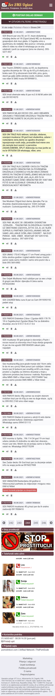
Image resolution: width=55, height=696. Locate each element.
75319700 (7, 503)
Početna (17, 27)
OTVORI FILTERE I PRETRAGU (28, 21)
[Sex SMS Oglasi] (17, 8)
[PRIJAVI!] (15, 57)
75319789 (7, 435)
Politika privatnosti (27, 668)
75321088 (7, 91)
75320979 (7, 197)
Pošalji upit (9, 641)
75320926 (7, 219)
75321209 (7, 64)
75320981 (7, 163)
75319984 (7, 360)
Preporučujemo (27, 674)
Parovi (26, 27)
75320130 (7, 315)
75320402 (7, 275)
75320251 (7, 296)
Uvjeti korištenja (27, 665)
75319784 (7, 459)
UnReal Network (26, 650)
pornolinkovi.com (9, 650)
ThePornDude (42, 650)
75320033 (7, 336)
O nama (27, 671)
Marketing (27, 658)
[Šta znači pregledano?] (3, 57)
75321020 (7, 131)
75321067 (7, 109)
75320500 (7, 251)
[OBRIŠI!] (11, 57)
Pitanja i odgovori (27, 661)
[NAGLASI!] (7, 57)
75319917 (7, 392)
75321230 (7, 32)
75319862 (7, 413)
